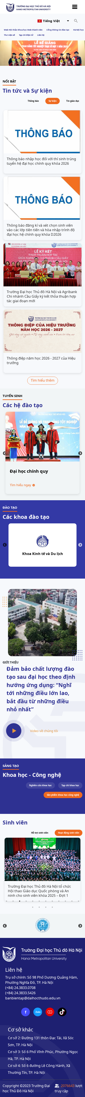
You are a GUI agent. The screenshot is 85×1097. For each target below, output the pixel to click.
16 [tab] (52, 907)
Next (80, 453)
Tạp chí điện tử (26, 35)
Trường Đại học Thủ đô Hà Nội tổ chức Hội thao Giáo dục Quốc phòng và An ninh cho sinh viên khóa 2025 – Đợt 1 (39, 891)
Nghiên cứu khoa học (40, 785)
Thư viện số (9, 35)
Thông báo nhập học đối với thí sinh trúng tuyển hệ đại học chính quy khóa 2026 (41, 161)
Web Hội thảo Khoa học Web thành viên (23, 29)
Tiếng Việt (51, 21)
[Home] (28, 7)
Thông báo (33, 101)
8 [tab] (52, 901)
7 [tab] (46, 901)
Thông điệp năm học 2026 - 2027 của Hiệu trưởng (41, 360)
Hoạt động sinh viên (68, 832)
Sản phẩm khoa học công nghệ (63, 795)
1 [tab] (6, 901)
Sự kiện (52, 101)
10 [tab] (65, 901)
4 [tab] (26, 901)
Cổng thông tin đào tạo (57, 29)
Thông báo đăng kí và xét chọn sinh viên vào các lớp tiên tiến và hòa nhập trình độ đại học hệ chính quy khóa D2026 (41, 230)
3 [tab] (19, 901)
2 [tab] (13, 901)
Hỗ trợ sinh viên (39, 832)
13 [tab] (33, 907)
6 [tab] (39, 901)
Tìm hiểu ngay (21, 485)
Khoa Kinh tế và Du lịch (42, 553)
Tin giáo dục (72, 101)
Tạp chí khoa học (70, 785)
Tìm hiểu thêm (42, 380)
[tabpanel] (42, 870)
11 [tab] (72, 901)
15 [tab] (46, 907)
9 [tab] (59, 901)
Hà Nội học (78, 29)
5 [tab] (33, 901)
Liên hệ (40, 35)
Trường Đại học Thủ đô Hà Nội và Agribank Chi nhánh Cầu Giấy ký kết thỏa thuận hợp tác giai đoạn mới (42, 296)
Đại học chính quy (29, 471)
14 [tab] (39, 907)
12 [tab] (78, 901)
